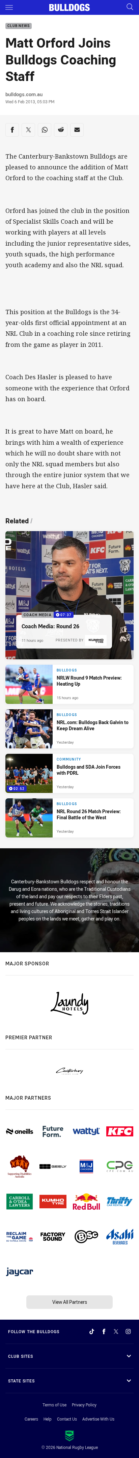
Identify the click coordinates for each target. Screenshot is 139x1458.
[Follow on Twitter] (116, 1331)
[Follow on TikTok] (91, 1331)
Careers (31, 1419)
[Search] (130, 7)
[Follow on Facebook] (104, 1331)
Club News (18, 26)
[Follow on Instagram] (128, 1331)
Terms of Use (54, 1404)
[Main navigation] (9, 7)
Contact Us (67, 1419)
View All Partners (69, 1302)
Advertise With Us (98, 1419)
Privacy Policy (84, 1404)
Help (48, 1419)
